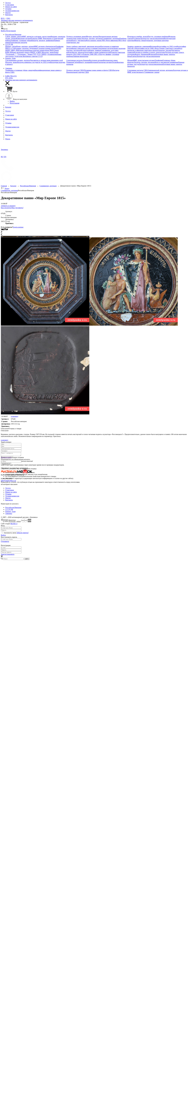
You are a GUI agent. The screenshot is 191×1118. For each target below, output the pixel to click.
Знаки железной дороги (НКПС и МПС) (27, 52)
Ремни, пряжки (95, 50)
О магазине (9, 490)
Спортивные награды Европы (77, 60)
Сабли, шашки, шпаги (13, 36)
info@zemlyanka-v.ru (8, 481)
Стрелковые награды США (137, 70)
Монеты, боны (139, 40)
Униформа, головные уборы (21, 40)
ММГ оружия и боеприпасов (45, 46)
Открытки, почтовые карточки (157, 40)
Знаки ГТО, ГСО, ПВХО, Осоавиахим (42, 54)
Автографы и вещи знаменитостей (97, 52)
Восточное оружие (96, 60)
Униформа (159, 60)
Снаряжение (173, 62)
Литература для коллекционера (152, 38)
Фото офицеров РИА (114, 40)
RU (2, 157)
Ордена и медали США (75, 70)
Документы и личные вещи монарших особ (46, 60)
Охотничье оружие (105, 62)
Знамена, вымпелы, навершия (138, 46)
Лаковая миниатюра (80, 56)
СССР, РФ (9, 509)
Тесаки (114, 62)
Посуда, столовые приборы (158, 36)
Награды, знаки (48, 52)
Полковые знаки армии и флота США (98, 70)
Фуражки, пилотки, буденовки (25, 48)
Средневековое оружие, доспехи (17, 60)
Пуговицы (136, 38)
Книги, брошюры (141, 54)
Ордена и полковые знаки (76, 36)
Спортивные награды (105, 48)
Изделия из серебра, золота (137, 36)
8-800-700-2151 (11, 76)
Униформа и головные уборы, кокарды (20, 70)
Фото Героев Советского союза (166, 48)
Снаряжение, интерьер (110, 38)
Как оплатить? (6, 208)
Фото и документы (162, 62)
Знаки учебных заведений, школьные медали (83, 46)
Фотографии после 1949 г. (145, 48)
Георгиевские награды (18, 42)
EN (5, 157)
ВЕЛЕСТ (14, 524)
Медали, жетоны (92, 36)
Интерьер (153, 46)
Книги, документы (79, 40)
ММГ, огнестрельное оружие (144, 60)
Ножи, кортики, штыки (25, 46)
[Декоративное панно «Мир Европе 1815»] (45, 325)
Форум (8, 498)
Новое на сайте (11, 492)
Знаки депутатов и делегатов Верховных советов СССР (33, 55)
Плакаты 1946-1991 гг (91, 54)
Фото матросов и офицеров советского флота (154, 49)
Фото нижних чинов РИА (96, 40)
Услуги (8, 488)
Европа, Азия (10, 511)
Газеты (134, 56)
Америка (8, 513)
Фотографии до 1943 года (167, 46)
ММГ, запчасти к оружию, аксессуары (36, 36)
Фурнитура (85, 50)
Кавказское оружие (23, 38)
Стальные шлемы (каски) (46, 48)
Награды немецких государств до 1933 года (33, 62)
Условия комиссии (12, 496)
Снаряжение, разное (151, 72)
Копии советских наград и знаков (84, 48)
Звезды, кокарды (78, 52)
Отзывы (8, 494)
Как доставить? (17, 208)
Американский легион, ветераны (160, 70)
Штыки (130, 60)
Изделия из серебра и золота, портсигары (149, 52)
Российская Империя (13, 507)
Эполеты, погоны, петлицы (91, 38)
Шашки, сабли (10, 46)
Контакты (9, 500)
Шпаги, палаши (84, 62)
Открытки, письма (164, 50)
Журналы (152, 54)
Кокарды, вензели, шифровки (43, 40)
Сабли (76, 62)
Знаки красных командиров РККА (41, 50)
